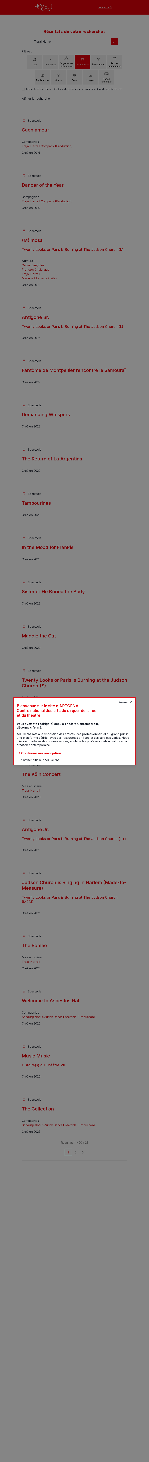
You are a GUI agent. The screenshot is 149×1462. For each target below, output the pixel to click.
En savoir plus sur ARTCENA (39, 760)
